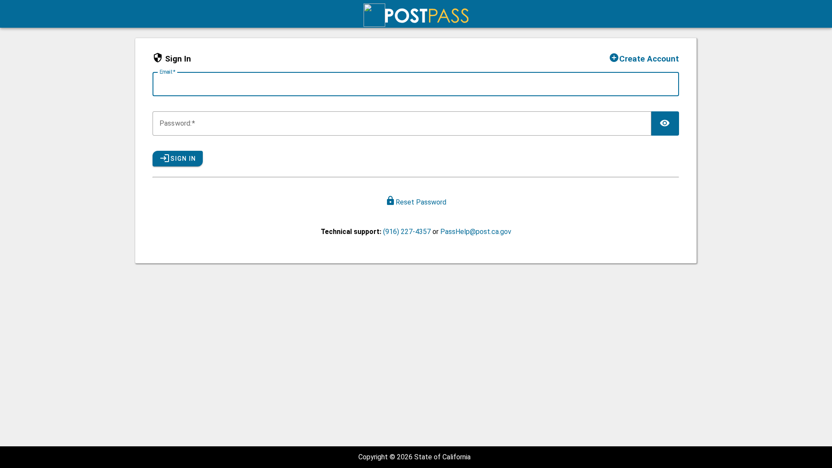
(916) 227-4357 (407, 232)
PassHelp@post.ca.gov (475, 232)
